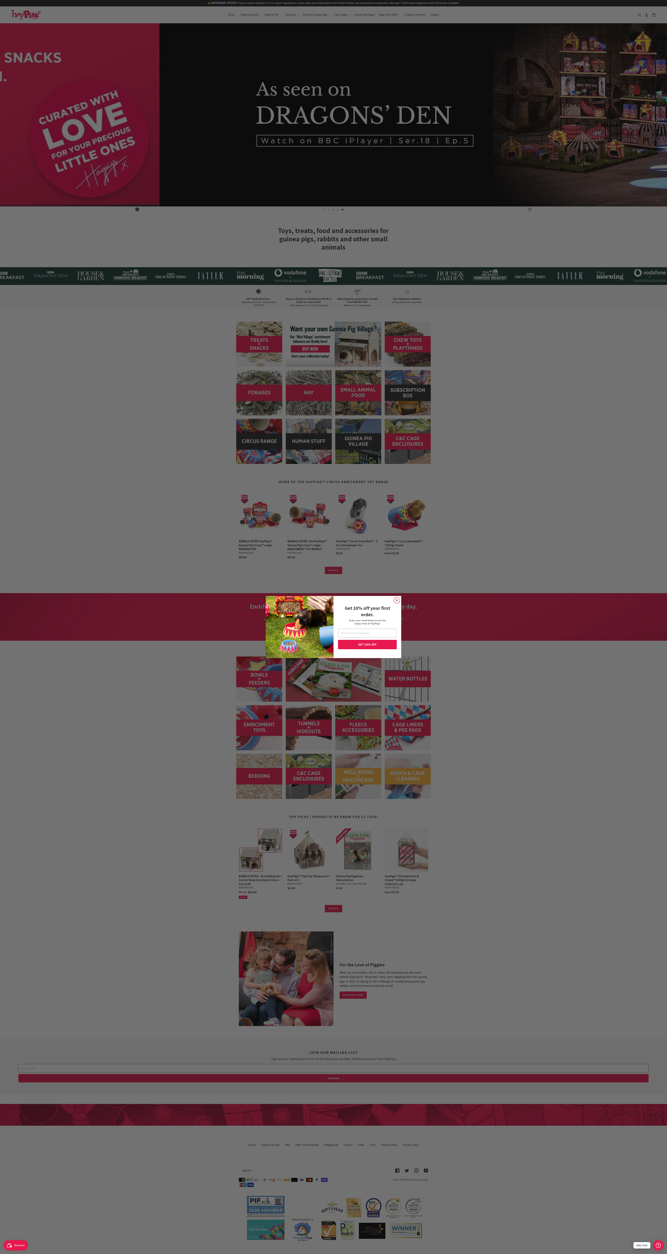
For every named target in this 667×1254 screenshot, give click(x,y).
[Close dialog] (397, 600)
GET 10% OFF (367, 644)
